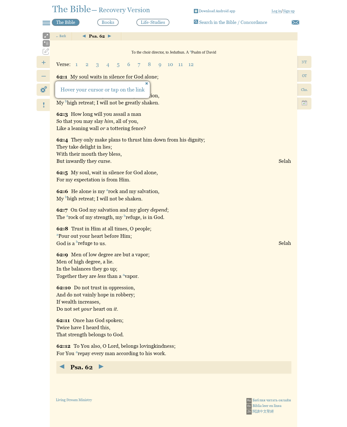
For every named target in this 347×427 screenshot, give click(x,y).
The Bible (65, 22)
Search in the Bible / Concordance (232, 22)
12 (191, 64)
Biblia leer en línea (264, 406)
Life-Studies (153, 22)
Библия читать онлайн (269, 400)
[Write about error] (295, 22)
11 (180, 64)
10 (170, 64)
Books (108, 22)
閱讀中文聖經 (260, 411)
